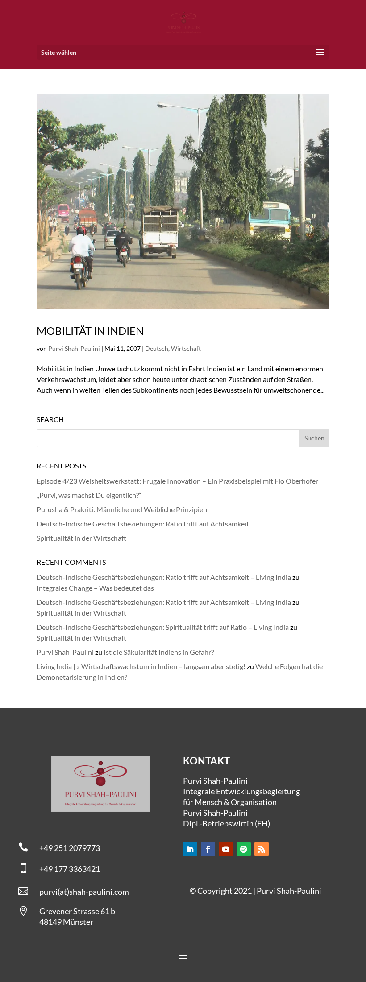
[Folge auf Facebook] (208, 849)
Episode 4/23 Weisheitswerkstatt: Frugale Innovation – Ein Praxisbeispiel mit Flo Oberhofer (177, 481)
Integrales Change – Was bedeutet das (95, 587)
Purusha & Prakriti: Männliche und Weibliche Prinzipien (122, 509)
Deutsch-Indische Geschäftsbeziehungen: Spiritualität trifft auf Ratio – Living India (163, 627)
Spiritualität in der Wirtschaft (81, 538)
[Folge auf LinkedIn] (190, 849)
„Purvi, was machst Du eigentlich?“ (89, 495)
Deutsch (156, 348)
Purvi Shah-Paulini (74, 348)
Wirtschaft (186, 348)
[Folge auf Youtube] (226, 849)
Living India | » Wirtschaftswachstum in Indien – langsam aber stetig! (141, 666)
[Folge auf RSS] (261, 849)
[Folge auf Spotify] (244, 849)
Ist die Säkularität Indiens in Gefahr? (159, 652)
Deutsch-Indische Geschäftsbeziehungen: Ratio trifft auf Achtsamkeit (143, 523)
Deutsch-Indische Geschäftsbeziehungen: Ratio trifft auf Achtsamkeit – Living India (164, 577)
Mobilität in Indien (90, 330)
